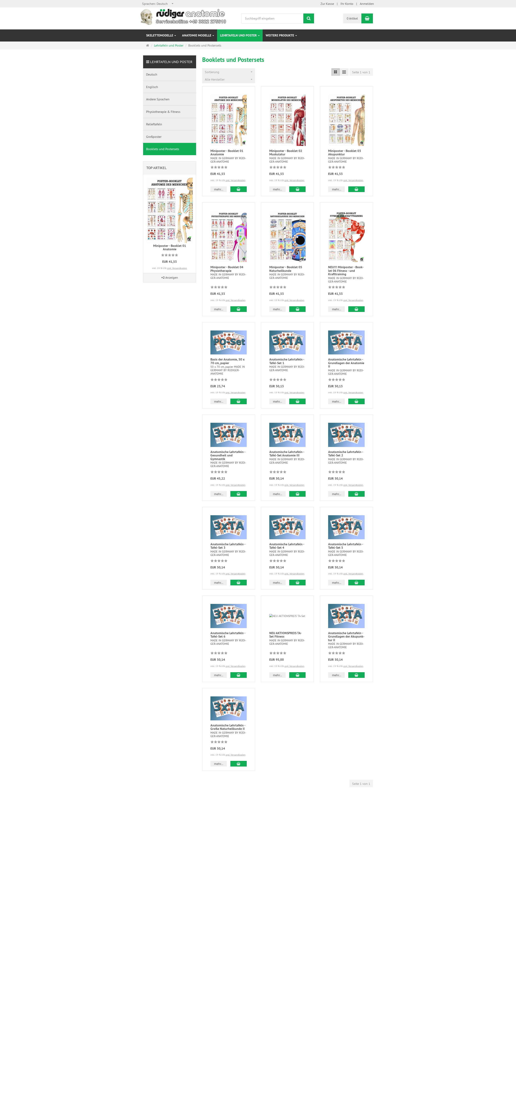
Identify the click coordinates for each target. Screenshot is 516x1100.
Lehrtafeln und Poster (239, 35)
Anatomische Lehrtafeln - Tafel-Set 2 (345, 454)
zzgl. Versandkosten (236, 180)
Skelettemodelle (160, 35)
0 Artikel (352, 18)
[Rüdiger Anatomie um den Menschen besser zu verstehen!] (184, 17)
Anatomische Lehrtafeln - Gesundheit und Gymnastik (227, 455)
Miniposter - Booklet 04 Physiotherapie (226, 269)
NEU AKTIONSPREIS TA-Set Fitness (285, 635)
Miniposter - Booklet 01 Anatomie (226, 153)
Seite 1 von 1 (361, 72)
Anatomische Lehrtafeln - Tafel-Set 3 (227, 546)
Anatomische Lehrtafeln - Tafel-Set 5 (345, 546)
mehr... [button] (218, 189)
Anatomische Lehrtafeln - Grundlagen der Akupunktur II (346, 636)
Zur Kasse (327, 4)
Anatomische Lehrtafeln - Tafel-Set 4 (286, 546)
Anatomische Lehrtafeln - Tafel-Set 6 (227, 635)
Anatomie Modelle (197, 35)
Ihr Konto (346, 4)
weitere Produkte (280, 35)
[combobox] (158, 3)
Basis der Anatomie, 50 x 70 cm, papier (227, 361)
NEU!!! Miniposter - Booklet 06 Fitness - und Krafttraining (346, 270)
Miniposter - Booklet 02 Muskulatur (285, 153)
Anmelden (367, 4)
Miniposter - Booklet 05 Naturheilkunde (285, 269)
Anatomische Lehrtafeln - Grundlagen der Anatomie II (346, 363)
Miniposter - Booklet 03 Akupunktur (344, 153)
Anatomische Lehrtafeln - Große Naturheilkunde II (227, 727)
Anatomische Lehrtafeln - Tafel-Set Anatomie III (286, 454)
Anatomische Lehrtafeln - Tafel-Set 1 (286, 361)
